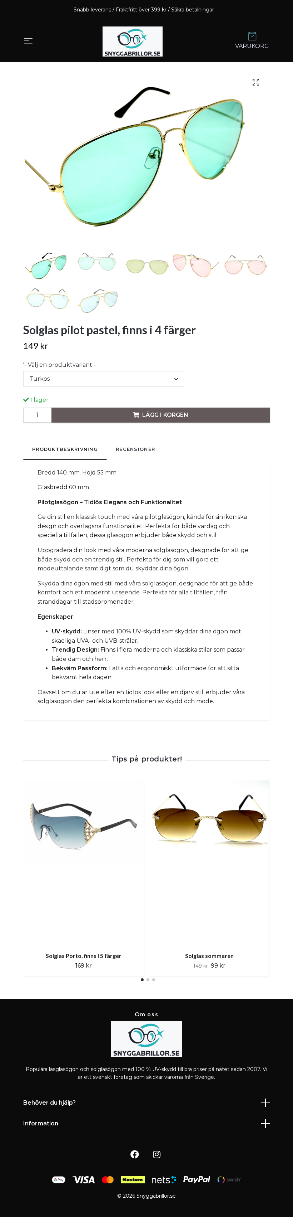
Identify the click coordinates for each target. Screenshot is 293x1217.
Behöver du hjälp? (49, 1102)
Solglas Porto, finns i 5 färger (83, 955)
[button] (142, 979)
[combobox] (103, 379)
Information (40, 1123)
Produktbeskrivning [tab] (65, 449)
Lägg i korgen (165, 415)
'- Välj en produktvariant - (59, 364)
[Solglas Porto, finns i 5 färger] (83, 863)
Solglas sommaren (209, 955)
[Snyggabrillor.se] (133, 41)
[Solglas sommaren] (209, 863)
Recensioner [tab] (135, 449)
